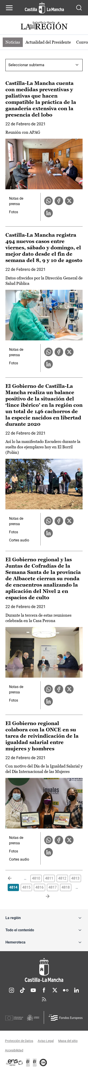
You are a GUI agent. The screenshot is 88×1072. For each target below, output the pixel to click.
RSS (44, 999)
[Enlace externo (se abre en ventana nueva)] (34, 1062)
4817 (53, 887)
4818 (66, 887)
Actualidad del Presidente (48, 42)
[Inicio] (44, 970)
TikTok (22, 990)
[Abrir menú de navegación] (9, 7)
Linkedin (76, 990)
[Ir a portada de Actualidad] (44, 26)
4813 (75, 878)
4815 (26, 887)
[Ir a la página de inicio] (44, 8)
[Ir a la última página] (44, 896)
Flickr (65, 990)
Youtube (33, 990)
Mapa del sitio (68, 1041)
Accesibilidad (14, 1050)
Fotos (13, 212)
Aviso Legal (46, 1041)
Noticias (12, 42)
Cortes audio (19, 540)
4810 (36, 878)
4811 (49, 878)
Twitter (54, 990)
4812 (62, 878)
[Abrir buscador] (79, 7)
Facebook (44, 990)
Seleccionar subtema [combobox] (26, 65)
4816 (39, 887)
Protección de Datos (19, 1041)
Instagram (11, 990)
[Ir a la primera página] (13, 878)
